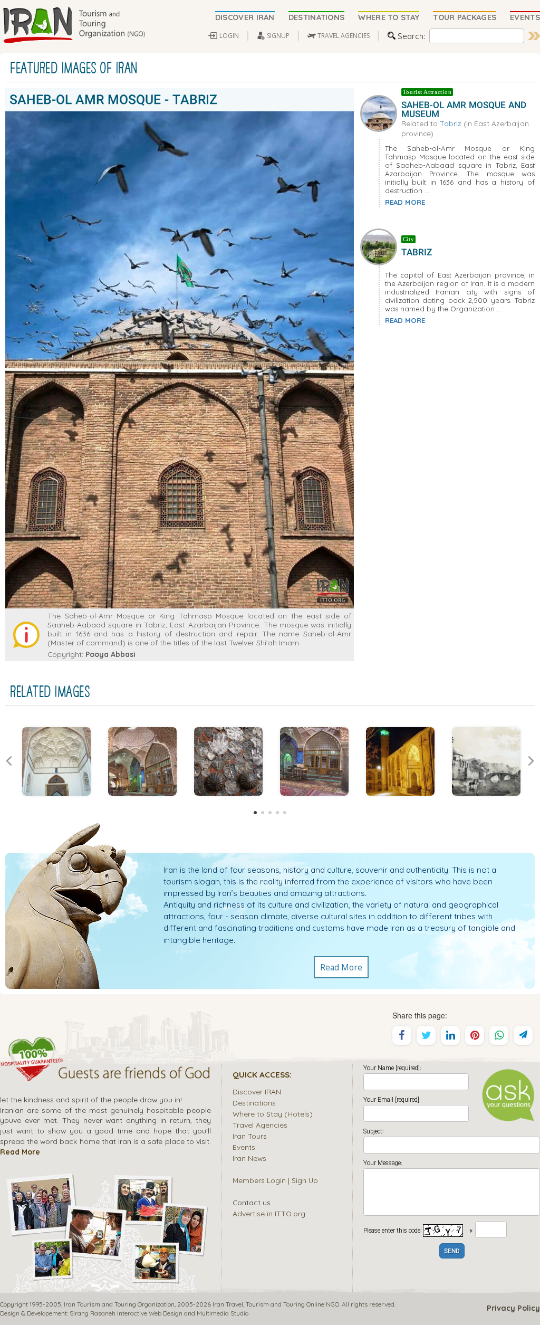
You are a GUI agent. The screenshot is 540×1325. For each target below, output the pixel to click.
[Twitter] (426, 1035)
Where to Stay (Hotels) (273, 1113)
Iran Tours (250, 1135)
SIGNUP (278, 35)
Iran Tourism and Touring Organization (119, 1304)
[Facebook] (401, 1035)
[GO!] (534, 36)
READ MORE (405, 202)
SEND (452, 1251)
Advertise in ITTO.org (269, 1213)
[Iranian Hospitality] (105, 1074)
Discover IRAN (257, 1091)
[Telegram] (523, 1035)
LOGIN (229, 35)
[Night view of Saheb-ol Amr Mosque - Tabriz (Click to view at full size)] (400, 761)
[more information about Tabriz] (380, 245)
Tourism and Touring (275, 1304)
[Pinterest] (474, 1035)
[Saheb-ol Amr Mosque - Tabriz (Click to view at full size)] (56, 761)
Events (244, 1146)
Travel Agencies (260, 1124)
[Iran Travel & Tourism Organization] (74, 25)
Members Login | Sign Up (275, 1180)
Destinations (254, 1102)
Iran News (249, 1158)
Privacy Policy (513, 1308)
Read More (341, 967)
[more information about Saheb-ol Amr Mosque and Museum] (380, 112)
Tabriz (450, 123)
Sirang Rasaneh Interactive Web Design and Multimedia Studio (159, 1313)
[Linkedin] (450, 1035)
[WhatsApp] (498, 1035)
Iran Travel (228, 1304)
